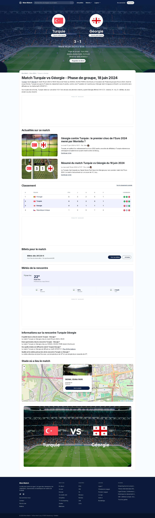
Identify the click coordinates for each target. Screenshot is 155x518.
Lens (80, 503)
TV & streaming (63, 500)
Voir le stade (77, 388)
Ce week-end (63, 495)
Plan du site (22, 503)
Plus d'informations (69, 349)
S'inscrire (130, 3)
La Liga (100, 495)
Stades (61, 503)
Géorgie (34, 82)
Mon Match (25, 73)
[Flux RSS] (26, 494)
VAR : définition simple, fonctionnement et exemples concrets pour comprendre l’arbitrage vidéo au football (127, 497)
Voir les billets (115, 257)
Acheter (127, 257)
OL (79, 492)
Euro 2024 (33, 73)
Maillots (21, 506)
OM (80, 489)
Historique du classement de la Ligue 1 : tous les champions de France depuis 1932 (127, 494)
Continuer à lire (66, 153)
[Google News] (23, 494)
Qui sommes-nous (24, 497)
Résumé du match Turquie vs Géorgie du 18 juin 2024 (93, 163)
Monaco (81, 495)
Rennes (81, 497)
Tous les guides (123, 499)
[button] (91, 366)
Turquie (24, 82)
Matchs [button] (88, 3)
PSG (80, 486)
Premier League (103, 492)
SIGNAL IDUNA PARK (74, 54)
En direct (61, 486)
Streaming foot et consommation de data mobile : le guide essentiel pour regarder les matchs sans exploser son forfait (127, 486)
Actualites (62, 497)
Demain (61, 492)
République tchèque (43, 210)
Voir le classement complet (124, 185)
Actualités (80, 3)
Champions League (104, 489)
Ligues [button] (96, 3)
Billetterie (61, 506)
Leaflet (122, 401)
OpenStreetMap (129, 401)
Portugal (39, 197)
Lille (80, 500)
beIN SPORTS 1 (82, 56)
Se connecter (121, 3)
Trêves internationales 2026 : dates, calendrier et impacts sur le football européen (127, 489)
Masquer (81, 96)
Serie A (100, 497)
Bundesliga (101, 500)
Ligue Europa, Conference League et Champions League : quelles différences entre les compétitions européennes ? (127, 491)
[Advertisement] (76, 110)
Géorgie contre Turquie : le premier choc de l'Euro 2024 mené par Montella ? (94, 140)
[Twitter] (20, 494)
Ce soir (61, 489)
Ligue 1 (100, 486)
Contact (21, 500)
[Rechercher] (72, 2)
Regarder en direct (78, 61)
